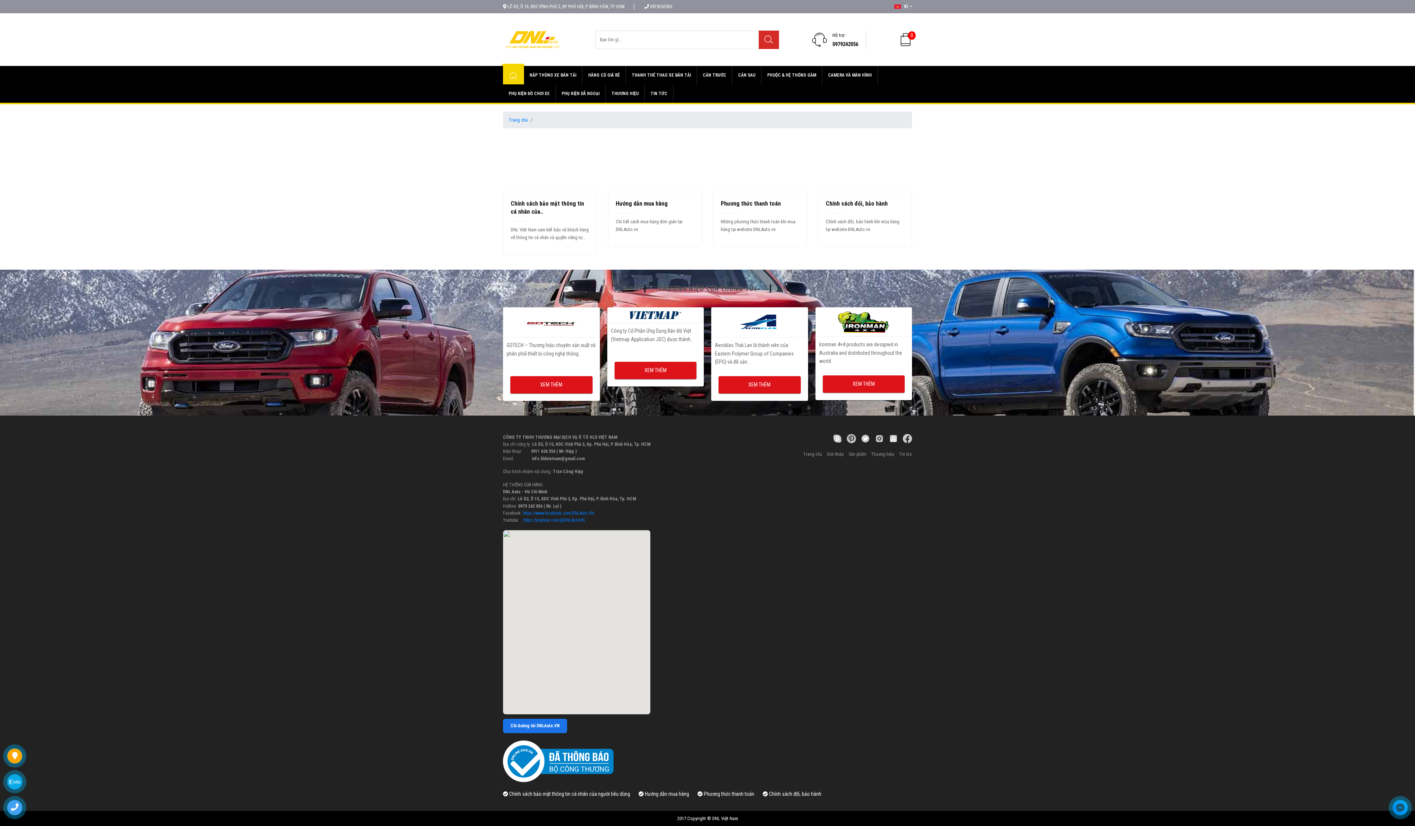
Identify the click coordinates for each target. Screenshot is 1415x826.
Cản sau (746, 75)
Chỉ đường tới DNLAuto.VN (535, 725)
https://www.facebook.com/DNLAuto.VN (558, 513)
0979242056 (845, 44)
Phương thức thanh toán (751, 203)
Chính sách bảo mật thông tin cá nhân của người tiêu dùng (569, 794)
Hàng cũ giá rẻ (604, 75)
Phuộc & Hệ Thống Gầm (791, 75)
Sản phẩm (857, 454)
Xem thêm (551, 370)
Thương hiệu (625, 93)
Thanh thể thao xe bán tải (661, 75)
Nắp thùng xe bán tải (553, 75)
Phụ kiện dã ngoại (581, 93)
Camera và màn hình (850, 75)
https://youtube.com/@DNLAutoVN (554, 520)
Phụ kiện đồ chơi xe (529, 93)
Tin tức (658, 93)
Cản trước (714, 75)
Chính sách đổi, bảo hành (857, 203)
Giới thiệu (835, 454)
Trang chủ (518, 120)
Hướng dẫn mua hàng (642, 203)
